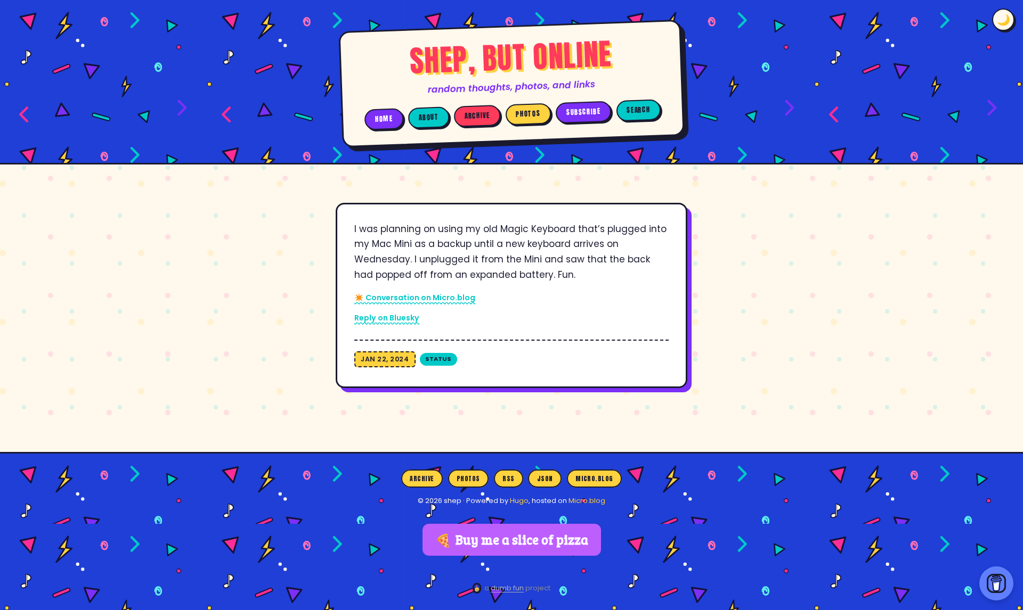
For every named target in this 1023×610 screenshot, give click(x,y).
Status (438, 359)
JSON (545, 478)
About (429, 117)
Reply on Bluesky (386, 317)
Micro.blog (594, 478)
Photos (528, 114)
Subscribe (583, 112)
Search (638, 110)
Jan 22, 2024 (385, 359)
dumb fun (507, 588)
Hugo (519, 500)
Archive (477, 115)
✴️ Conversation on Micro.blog (414, 297)
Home (384, 118)
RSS (508, 478)
